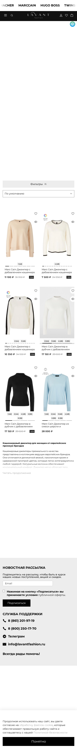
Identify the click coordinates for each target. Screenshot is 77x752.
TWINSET (67, 5)
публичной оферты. (52, 595)
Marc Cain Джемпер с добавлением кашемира (20, 271)
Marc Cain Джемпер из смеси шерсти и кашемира (55, 426)
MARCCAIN (23, 5)
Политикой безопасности (50, 732)
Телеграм (16, 636)
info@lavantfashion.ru (26, 644)
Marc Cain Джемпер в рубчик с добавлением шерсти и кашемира (56, 349)
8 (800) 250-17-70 (22, 628)
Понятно (38, 741)
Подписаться (17, 603)
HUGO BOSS (45, 5)
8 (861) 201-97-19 (21, 621)
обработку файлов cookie (36, 725)
